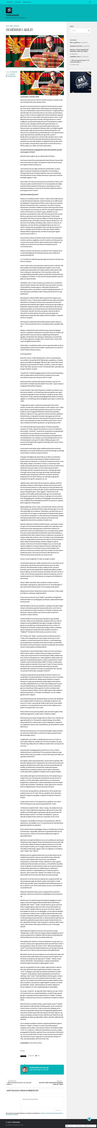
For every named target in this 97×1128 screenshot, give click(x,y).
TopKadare (12, 15)
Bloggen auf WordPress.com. (14, 1125)
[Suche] (89, 30)
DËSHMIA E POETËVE (76, 46)
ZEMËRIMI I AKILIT (75, 56)
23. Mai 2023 (13, 72)
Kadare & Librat (27, 2)
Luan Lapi (12, 74)
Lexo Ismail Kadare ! (13, 26)
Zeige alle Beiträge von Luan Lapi (38, 1069)
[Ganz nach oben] (89, 1119)
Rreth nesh (18, 2)
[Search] (89, 2)
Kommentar (58, 1110)
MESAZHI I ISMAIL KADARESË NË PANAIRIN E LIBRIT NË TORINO (79, 50)
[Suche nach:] (80, 30)
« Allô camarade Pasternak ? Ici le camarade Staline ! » (79, 61)
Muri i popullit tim (75, 42)
